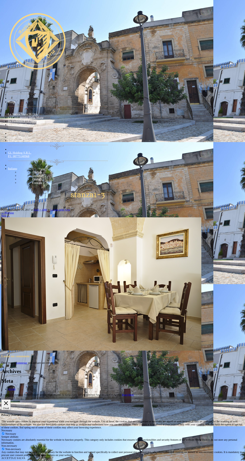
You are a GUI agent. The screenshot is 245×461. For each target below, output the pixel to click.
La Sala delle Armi (60, 209)
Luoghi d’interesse (19, 137)
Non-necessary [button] (9, 445)
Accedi (12, 389)
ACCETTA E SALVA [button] (13, 458)
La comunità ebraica (21, 124)
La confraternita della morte (26, 117)
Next (5, 215)
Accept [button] (117, 394)
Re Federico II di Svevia (23, 121)
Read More (128, 394)
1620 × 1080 (40, 209)
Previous (7, 212)
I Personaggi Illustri (20, 140)
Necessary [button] (6, 430)
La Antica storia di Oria (23, 114)
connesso (21, 362)
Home (11, 101)
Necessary (10, 433)
